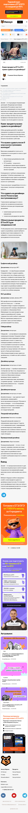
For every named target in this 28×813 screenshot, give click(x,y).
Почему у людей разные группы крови (11, 680)
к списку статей (15, 548)
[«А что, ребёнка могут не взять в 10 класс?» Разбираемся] (14, 694)
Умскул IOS (15, 774)
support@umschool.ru (6, 787)
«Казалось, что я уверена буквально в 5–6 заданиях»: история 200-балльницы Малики (12, 655)
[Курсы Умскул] (20, 30)
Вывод (4, 99)
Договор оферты (22, 804)
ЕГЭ (4, 62)
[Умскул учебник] (7, 30)
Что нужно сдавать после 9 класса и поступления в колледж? (11, 91)
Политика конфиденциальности (9, 804)
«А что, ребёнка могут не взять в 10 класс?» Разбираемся (12, 705)
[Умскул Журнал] (14, 9)
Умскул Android (16, 777)
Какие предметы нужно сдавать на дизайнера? (14, 88)
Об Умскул (3, 772)
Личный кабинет (5, 777)
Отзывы (3, 774)
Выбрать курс (4, 784)
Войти (20, 22)
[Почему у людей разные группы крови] (14, 669)
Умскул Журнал (16, 772)
